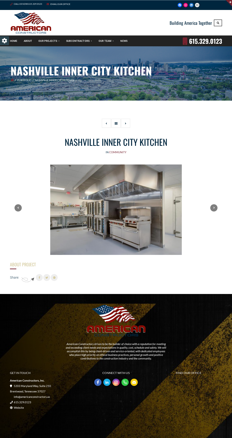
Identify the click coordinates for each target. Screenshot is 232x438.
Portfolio (24, 80)
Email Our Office (60, 4)
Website (19, 407)
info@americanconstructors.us (32, 396)
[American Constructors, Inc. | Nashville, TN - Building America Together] (31, 22)
